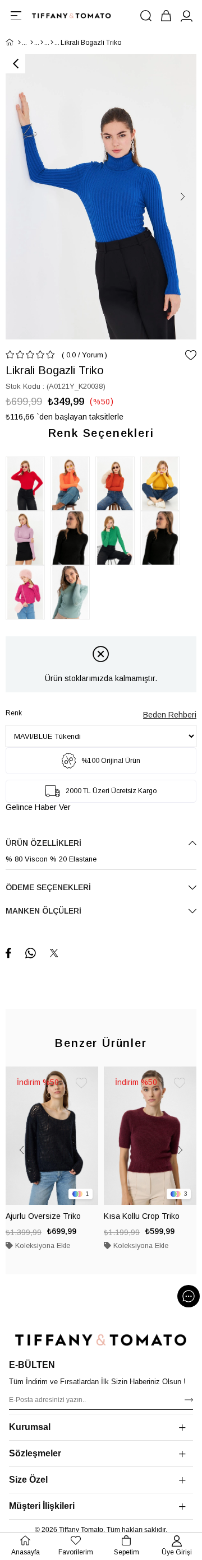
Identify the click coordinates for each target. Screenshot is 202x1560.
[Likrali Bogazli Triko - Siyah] (72, 538)
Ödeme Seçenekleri (48, 887)
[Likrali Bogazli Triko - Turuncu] (72, 484)
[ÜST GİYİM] (41, 42)
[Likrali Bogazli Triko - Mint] (72, 592)
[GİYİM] (31, 42)
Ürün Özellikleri (43, 843)
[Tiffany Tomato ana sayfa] (101, 1339)
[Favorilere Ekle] (190, 355)
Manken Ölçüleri (43, 910)
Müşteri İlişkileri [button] (42, 1506)
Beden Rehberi (169, 714)
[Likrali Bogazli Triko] (28, 484)
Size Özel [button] (28, 1479)
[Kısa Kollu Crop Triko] (150, 1136)
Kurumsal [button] (29, 1427)
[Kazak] (51, 42)
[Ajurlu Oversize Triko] (52, 1136)
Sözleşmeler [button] (35, 1453)
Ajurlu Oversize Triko (43, 1216)
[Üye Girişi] (186, 15)
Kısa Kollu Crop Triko (142, 1216)
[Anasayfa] (19, 42)
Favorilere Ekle (81, 1083)
